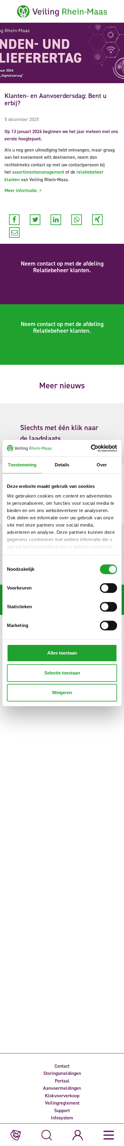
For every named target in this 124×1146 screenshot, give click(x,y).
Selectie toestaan (62, 672)
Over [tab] (102, 464)
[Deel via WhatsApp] (76, 219)
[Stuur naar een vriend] (14, 232)
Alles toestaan (62, 652)
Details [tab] (62, 464)
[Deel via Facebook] (14, 219)
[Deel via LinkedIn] (56, 219)
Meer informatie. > (23, 190)
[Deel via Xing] (97, 219)
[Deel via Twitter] (35, 219)
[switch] (108, 588)
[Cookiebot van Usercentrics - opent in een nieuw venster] (90, 448)
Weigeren (62, 692)
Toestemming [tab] (22, 464)
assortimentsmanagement (38, 172)
